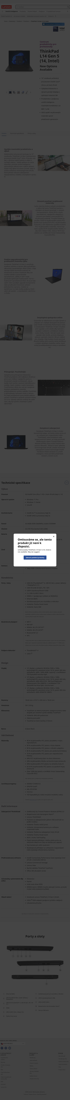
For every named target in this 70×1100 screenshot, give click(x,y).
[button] (35, 558)
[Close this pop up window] (53, 536)
